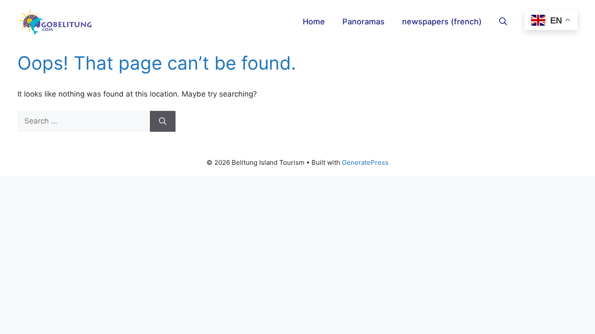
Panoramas (363, 21)
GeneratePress (365, 162)
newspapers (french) (442, 21)
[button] (503, 22)
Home (314, 21)
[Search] (163, 121)
